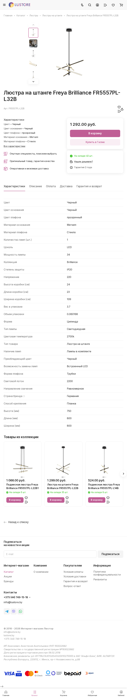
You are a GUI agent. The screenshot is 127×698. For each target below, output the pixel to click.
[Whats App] (20, 611)
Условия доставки (75, 576)
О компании (41, 571)
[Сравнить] (119, 111)
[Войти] (97, 4)
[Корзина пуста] (121, 4)
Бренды (8, 581)
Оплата (51, 186)
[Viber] (14, 611)
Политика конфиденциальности (107, 573)
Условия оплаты (73, 571)
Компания (40, 565)
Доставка (66, 186)
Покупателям (73, 565)
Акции (8, 576)
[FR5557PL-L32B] (69, 53)
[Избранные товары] (113, 4)
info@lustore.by (13, 602)
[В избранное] (119, 107)
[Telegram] (7, 611)
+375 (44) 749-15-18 (16, 597)
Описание (35, 186)
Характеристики (14, 186)
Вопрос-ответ (72, 586)
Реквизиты (100, 579)
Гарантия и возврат (89, 186)
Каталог (9, 571)
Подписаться (110, 554)
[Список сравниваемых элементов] (105, 4)
